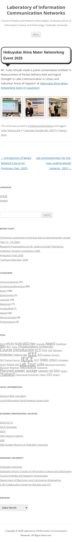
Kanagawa (63, 360)
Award (3, 313)
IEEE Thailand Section (10, 360)
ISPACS (53, 360)
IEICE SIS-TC (6, 422)
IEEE (32, 354)
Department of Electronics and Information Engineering (30, 480)
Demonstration (8, 317)
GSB (50, 350)
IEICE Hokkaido (8, 427)
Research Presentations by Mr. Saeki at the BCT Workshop (32, 246)
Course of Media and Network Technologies (24, 475)
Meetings (5, 304)
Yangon (56, 374)
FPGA (44, 350)
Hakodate (57, 350)
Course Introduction (17, 349)
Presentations (7, 321)
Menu (36, 34)
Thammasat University (27, 374)
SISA (57, 370)
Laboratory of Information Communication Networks (36, 10)
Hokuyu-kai (14, 130)
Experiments (7, 295)
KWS (17, 364)
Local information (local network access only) (24, 400)
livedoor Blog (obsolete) (13, 396)
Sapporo (43, 371)
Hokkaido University (11, 467)
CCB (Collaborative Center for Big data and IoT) (25, 484)
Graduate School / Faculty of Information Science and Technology (36, 471)
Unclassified (6, 308)
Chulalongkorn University (35, 346)
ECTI (38, 350)
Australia (40, 344)
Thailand (7, 374)
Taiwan (63, 371)
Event (3, 290)
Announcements (9, 282)
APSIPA (10, 343)
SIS (51, 371)
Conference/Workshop (40, 126)
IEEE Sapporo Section (48, 354)
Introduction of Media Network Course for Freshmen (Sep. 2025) (16, 163)
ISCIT (36, 360)
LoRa (3, 130)
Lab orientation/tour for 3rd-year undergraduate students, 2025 (53, 163)
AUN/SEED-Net (25, 343)
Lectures (4, 299)
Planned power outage (18, 370)
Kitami (3, 364)
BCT (9, 346)
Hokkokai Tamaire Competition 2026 (20, 251)
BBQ (3, 346)
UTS (49, 374)
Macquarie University (55, 364)
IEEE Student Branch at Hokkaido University (24, 444)
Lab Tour (28, 363)
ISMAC (44, 360)
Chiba (14, 347)
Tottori (42, 374)
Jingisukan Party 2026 (11, 255)
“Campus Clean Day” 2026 (14, 259)
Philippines (42, 367)
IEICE (27, 359)
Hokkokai (6, 354)
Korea (10, 364)
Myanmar (14, 367)
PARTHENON (28, 367)
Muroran (4, 367)
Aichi (2, 343)
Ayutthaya (61, 343)
